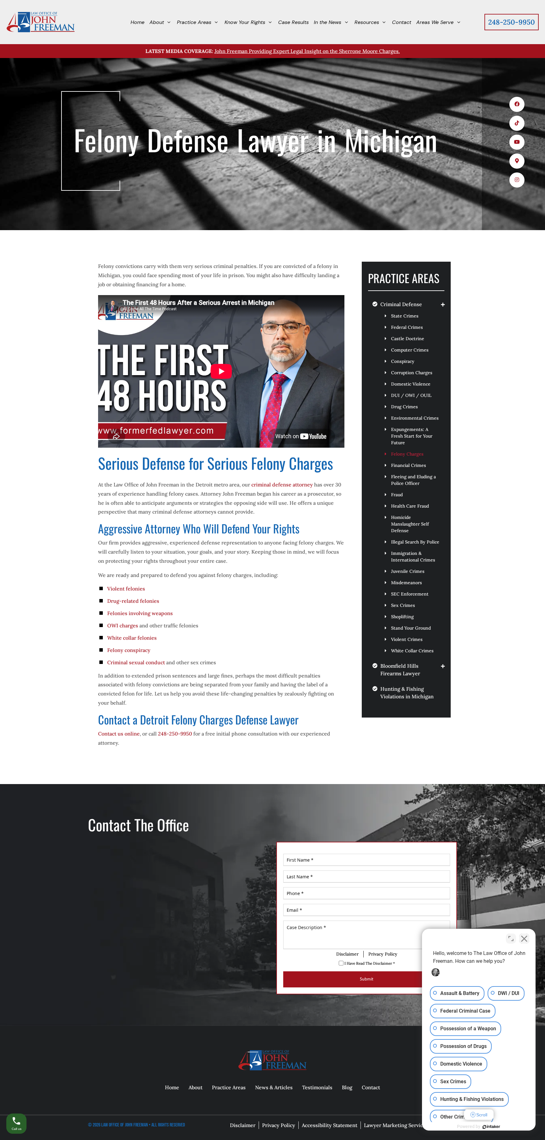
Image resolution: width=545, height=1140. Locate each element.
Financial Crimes (408, 465)
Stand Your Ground (411, 628)
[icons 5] (516, 180)
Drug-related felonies (133, 601)
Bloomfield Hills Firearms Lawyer (400, 670)
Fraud (397, 494)
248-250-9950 (511, 22)
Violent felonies (126, 588)
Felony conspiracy (128, 650)
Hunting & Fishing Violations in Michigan (407, 693)
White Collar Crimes (412, 651)
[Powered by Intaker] (491, 1127)
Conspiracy (402, 361)
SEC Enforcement (410, 594)
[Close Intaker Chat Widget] (524, 939)
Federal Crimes (407, 327)
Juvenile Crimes (408, 571)
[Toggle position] (511, 939)
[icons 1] (516, 104)
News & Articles (274, 1087)
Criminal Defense (401, 304)
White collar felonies (132, 638)
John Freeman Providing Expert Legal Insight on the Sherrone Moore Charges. (307, 51)
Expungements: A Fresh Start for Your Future (411, 436)
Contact (371, 1087)
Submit (366, 979)
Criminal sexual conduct (136, 662)
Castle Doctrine (407, 338)
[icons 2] (516, 123)
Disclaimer (347, 954)
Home (172, 1087)
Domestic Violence (411, 384)
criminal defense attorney (282, 484)
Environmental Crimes (415, 418)
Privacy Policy (382, 954)
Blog (347, 1087)
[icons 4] (516, 161)
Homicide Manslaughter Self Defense (410, 524)
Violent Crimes (407, 639)
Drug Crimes (404, 407)
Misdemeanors (406, 582)
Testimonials (317, 1087)
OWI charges (122, 625)
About (195, 1087)
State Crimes (405, 316)
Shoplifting (402, 616)
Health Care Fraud (410, 506)
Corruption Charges (411, 372)
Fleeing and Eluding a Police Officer (413, 480)
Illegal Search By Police (415, 542)
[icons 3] (516, 142)
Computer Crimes (410, 350)
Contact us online (119, 733)
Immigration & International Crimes (413, 556)
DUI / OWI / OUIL (411, 395)
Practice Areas (229, 1087)
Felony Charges (407, 454)
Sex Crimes (403, 605)
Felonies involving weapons (140, 613)
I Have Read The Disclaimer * (369, 963)
